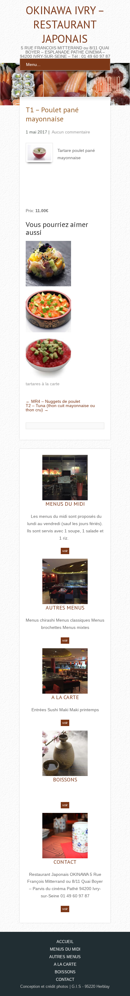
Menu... (33, 64)
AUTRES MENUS (65, 607)
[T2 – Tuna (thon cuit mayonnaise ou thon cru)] (48, 356)
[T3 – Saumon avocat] (48, 310)
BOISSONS (65, 779)
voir (65, 551)
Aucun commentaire (71, 132)
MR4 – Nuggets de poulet (53, 401)
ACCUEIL (65, 941)
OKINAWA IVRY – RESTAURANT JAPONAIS (65, 24)
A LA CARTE (65, 697)
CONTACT (65, 861)
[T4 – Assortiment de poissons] (48, 264)
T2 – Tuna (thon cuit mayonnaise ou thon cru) (60, 407)
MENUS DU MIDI (65, 503)
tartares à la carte (43, 383)
